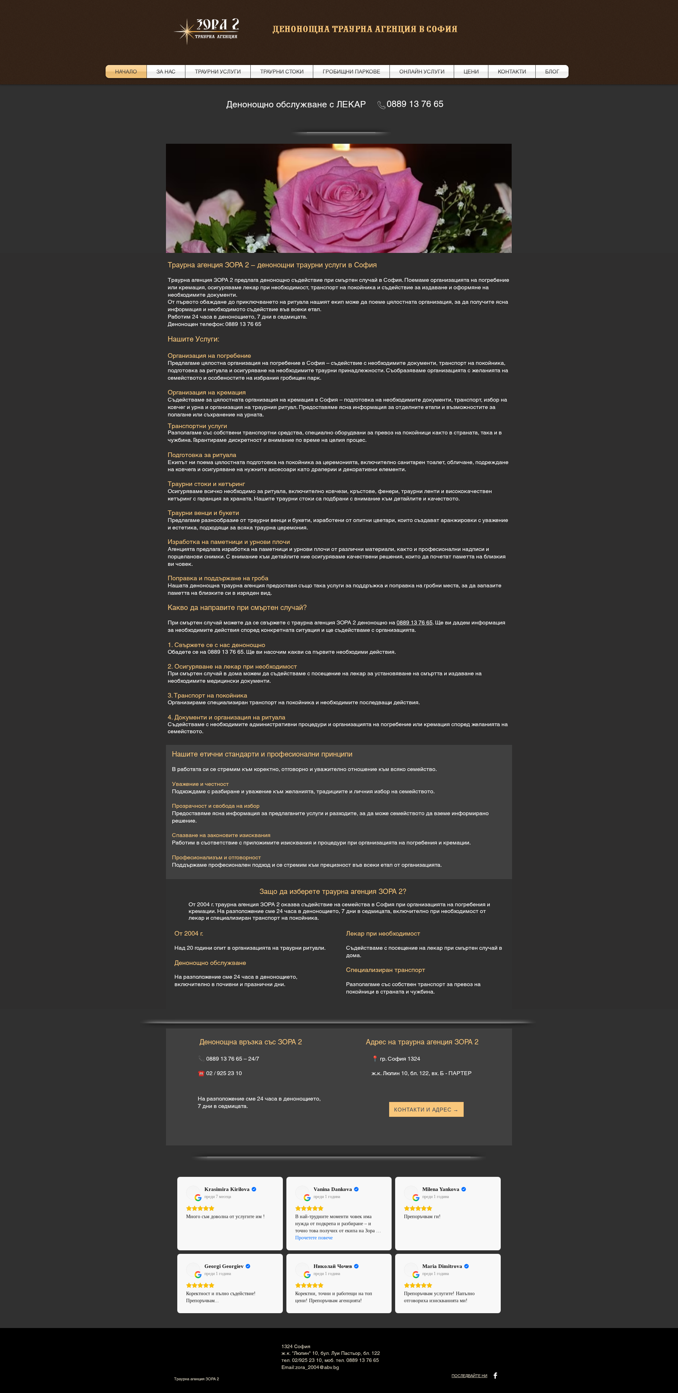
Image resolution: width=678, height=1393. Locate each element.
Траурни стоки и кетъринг (206, 483)
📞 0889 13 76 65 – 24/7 (228, 1058)
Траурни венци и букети (203, 512)
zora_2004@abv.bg (317, 1367)
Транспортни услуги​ (197, 425)
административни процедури (288, 724)
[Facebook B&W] (495, 1375)
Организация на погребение (209, 355)
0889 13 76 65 (415, 622)
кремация (437, 724)
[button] (339, 203)
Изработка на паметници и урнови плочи (229, 541)
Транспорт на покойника (210, 695)
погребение (396, 724)
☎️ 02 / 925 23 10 (220, 1073)
